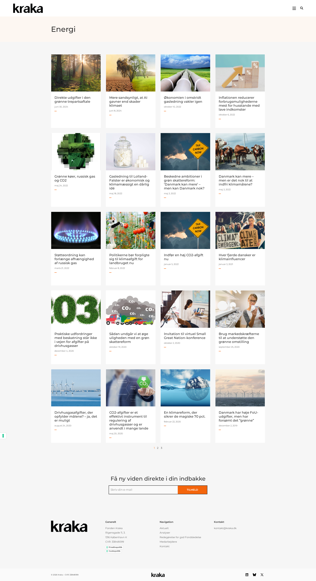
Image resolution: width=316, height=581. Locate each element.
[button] (301, 8)
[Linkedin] (247, 575)
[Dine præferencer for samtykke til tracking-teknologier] (3, 436)
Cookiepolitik (114, 551)
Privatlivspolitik (115, 547)
